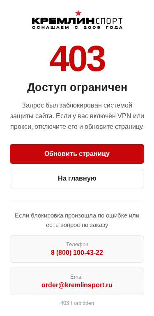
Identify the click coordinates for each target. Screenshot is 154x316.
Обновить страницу (77, 153)
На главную (77, 178)
